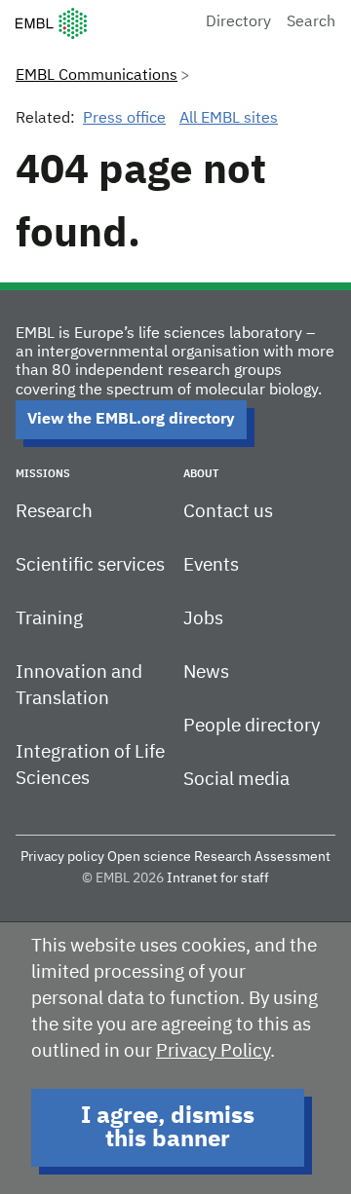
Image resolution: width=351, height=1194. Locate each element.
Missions (43, 473)
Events (211, 565)
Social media (236, 779)
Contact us (228, 512)
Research (54, 512)
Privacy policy (62, 857)
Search (311, 22)
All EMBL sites (228, 119)
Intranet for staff (218, 878)
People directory (251, 726)
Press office (124, 119)
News (206, 672)
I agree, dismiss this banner (167, 1127)
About (200, 473)
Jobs (203, 619)
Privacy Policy (213, 1051)
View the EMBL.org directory (131, 420)
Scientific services (90, 565)
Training (49, 619)
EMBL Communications (96, 76)
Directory (238, 22)
